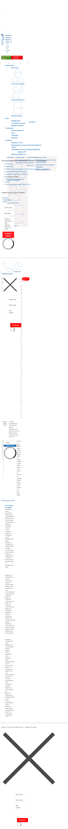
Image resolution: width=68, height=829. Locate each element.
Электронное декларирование (14, 179)
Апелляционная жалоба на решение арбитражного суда (9, 678)
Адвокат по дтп (9, 629)
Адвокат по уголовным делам (8, 535)
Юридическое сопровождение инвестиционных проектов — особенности (28, 169)
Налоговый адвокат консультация (9, 582)
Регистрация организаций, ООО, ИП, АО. (18, 184)
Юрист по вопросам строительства (9, 605)
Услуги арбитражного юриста (9, 702)
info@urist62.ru (11, 40)
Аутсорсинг (9, 164)
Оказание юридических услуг (9, 641)
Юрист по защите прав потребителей (9, 708)
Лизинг (7, 182)
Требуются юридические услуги (9, 577)
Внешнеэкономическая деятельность (16, 174)
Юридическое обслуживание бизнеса (9, 646)
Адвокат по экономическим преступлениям (9, 625)
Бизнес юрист (9, 665)
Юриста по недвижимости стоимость (9, 555)
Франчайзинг (9, 166)
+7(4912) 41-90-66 (3, 41)
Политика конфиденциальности (19, 478)
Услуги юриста (9, 552)
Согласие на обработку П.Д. (19, 487)
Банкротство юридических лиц (9, 588)
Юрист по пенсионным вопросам (8, 713)
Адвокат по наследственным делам (10, 619)
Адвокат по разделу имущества (8, 614)
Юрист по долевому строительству (9, 599)
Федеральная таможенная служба (16, 171)
